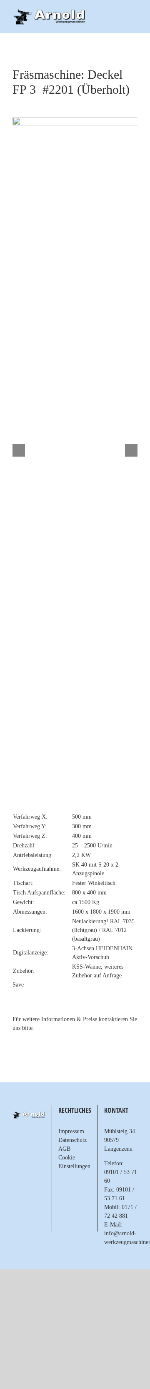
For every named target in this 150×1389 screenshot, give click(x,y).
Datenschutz (72, 1140)
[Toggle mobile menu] (134, 12)
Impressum (71, 1131)
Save (18, 985)
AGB (64, 1149)
